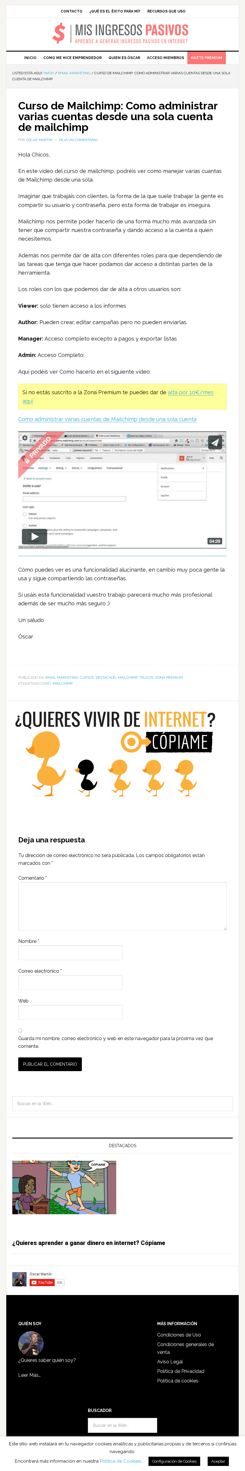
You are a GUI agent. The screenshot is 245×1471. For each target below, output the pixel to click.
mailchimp (63, 683)
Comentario (32, 878)
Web (23, 1001)
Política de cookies (177, 1381)
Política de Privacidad (180, 1371)
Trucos (146, 677)
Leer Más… (29, 1375)
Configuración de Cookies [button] (174, 1461)
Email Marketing (61, 677)
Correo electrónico (40, 971)
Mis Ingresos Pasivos (123, 25)
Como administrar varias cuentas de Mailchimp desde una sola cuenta (107, 419)
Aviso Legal (170, 1362)
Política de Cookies (120, 1461)
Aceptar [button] (218, 1461)
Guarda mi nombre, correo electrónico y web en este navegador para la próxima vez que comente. (115, 1042)
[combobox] (122, 1103)
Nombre (28, 941)
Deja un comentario (78, 140)
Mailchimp (127, 677)
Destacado (106, 677)
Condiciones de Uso (179, 1335)
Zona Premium (169, 677)
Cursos (87, 677)
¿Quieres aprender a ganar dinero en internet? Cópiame (88, 1242)
